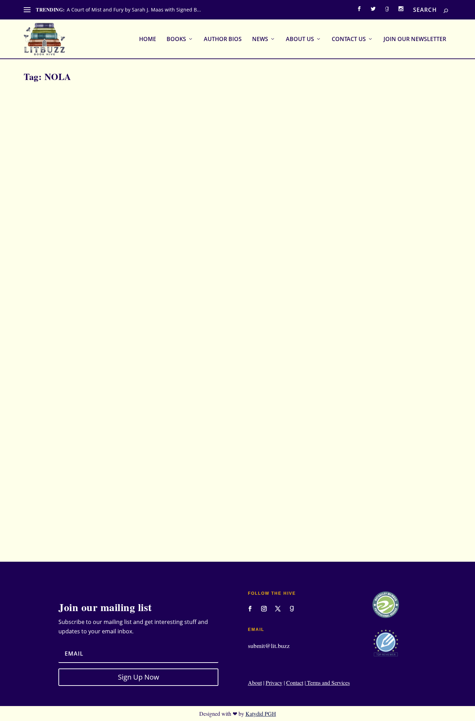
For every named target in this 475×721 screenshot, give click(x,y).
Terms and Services (328, 682)
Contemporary (122, 502)
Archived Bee (49, 502)
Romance (148, 502)
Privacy (274, 682)
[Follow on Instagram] (263, 608)
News (260, 39)
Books (176, 39)
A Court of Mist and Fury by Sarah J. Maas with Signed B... (134, 9)
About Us (300, 39)
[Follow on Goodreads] (291, 608)
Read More (51, 531)
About (255, 682)
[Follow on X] (277, 608)
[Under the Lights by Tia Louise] (152, 283)
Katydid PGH (260, 713)
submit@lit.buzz (269, 645)
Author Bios (223, 39)
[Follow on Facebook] (250, 608)
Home (147, 39)
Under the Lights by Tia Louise (70, 491)
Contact (294, 682)
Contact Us (349, 39)
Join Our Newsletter (415, 39)
